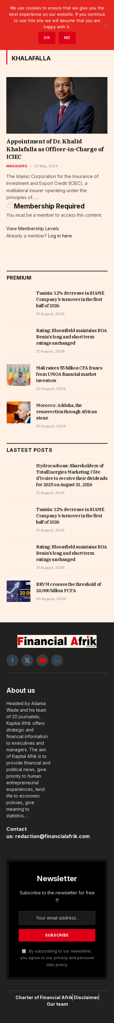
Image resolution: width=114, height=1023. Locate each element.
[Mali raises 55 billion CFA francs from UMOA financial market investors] (18, 375)
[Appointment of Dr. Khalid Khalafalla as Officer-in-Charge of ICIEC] (57, 105)
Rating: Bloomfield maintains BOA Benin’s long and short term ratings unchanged (71, 337)
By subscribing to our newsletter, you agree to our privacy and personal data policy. (57, 958)
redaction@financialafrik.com (52, 836)
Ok (47, 37)
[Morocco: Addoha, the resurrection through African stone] (18, 412)
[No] (106, 25)
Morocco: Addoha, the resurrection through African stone (66, 412)
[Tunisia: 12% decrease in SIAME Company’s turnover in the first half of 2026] (18, 300)
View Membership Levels (32, 228)
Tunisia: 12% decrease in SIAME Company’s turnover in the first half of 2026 (70, 299)
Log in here (60, 235)
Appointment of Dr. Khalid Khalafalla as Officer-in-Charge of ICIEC (55, 149)
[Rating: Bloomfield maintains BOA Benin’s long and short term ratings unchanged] (18, 337)
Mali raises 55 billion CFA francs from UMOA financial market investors (69, 374)
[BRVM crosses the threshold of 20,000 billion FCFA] (18, 591)
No (67, 37)
